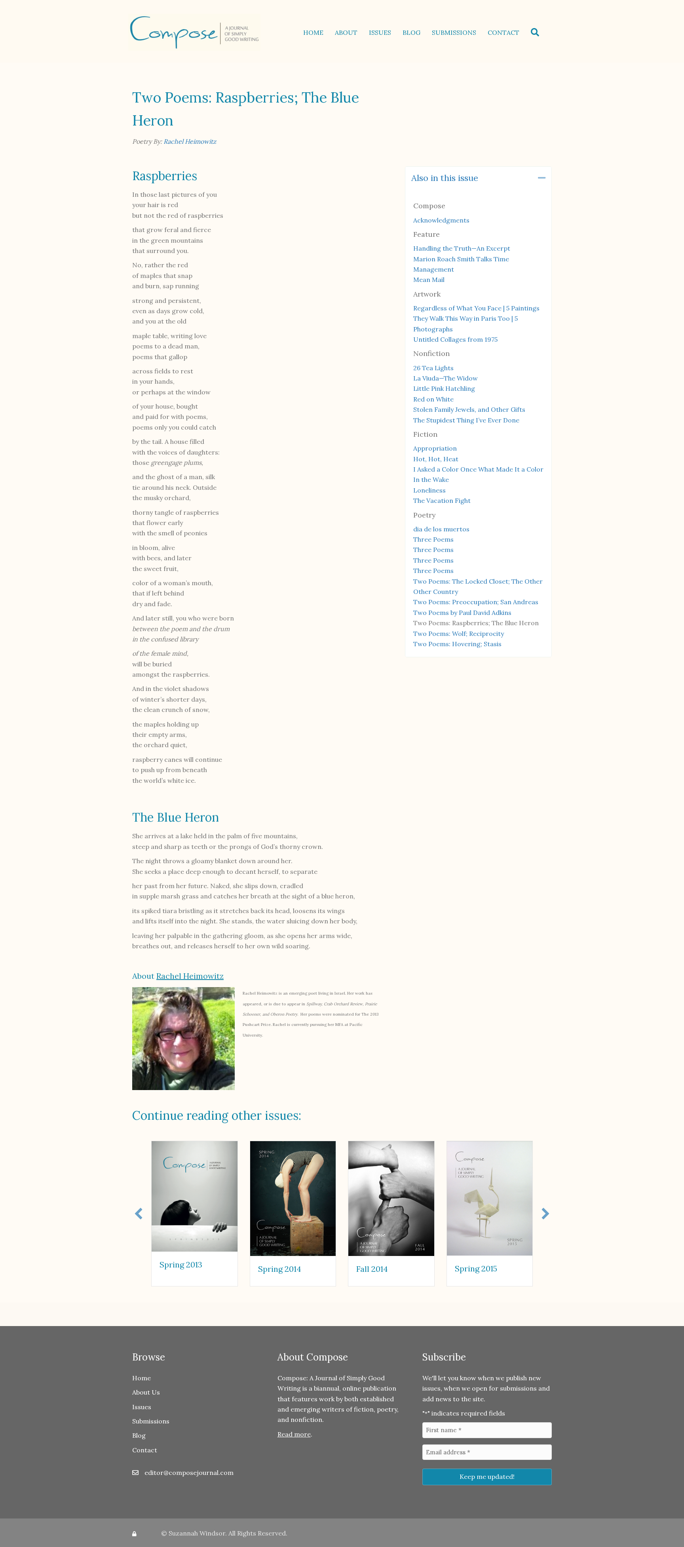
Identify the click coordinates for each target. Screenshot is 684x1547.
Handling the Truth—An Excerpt (461, 248)
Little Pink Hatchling (444, 388)
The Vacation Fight (442, 500)
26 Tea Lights (433, 368)
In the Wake (431, 479)
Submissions (454, 32)
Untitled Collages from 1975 (455, 339)
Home (313, 32)
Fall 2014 (372, 1269)
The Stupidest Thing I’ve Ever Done (466, 420)
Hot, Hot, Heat (435, 459)
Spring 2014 (279, 1269)
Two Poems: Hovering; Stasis (457, 644)
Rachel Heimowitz (189, 141)
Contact (503, 32)
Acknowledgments (441, 220)
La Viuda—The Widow (445, 378)
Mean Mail (429, 280)
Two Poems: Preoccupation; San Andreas (475, 602)
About (346, 32)
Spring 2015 (476, 1268)
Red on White (433, 399)
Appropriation (435, 448)
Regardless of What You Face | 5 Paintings (476, 308)
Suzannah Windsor (197, 1533)
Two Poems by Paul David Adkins (462, 613)
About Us (146, 1392)
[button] (536, 32)
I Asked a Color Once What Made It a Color (478, 469)
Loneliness (429, 490)
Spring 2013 (181, 1264)
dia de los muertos (441, 529)
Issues (380, 32)
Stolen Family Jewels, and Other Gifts (469, 409)
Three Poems (433, 539)
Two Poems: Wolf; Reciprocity (458, 633)
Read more (294, 1434)
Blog (411, 32)
